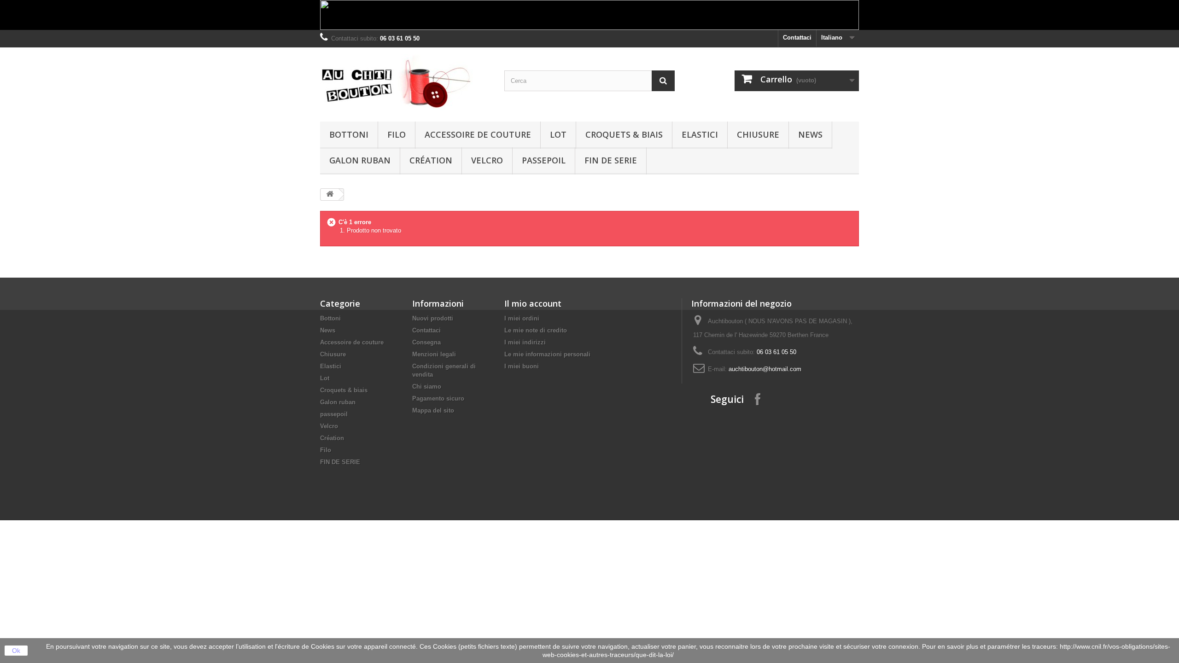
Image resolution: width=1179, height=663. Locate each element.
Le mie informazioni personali (547, 354)
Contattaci (797, 37)
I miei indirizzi (525, 342)
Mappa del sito (433, 410)
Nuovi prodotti (432, 318)
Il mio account (532, 303)
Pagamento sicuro (438, 398)
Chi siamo (426, 386)
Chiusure (758, 134)
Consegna (426, 342)
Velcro (487, 160)
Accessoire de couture (478, 134)
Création (430, 160)
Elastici (700, 134)
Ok (16, 650)
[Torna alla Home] (330, 194)
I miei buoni (521, 366)
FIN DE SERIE (610, 160)
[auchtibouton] (405, 82)
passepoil (544, 160)
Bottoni (348, 134)
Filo (396, 134)
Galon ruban (360, 160)
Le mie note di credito (535, 330)
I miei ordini (521, 318)
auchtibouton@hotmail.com (765, 369)
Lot (558, 134)
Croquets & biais (624, 134)
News (810, 134)
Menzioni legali (434, 354)
